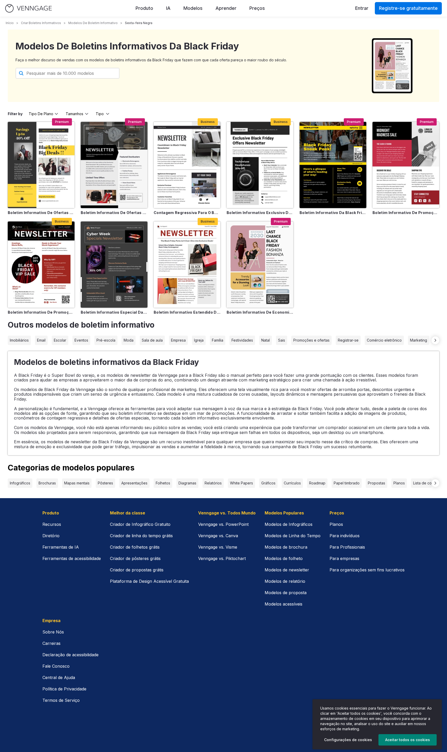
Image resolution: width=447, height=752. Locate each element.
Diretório (50, 535)
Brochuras (47, 483)
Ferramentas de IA (60, 547)
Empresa (178, 340)
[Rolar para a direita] (435, 340)
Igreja (199, 340)
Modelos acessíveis (283, 604)
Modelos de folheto (284, 558)
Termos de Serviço (61, 700)
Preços (257, 8)
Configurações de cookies (348, 740)
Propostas (376, 483)
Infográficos (20, 483)
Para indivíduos (345, 535)
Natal (265, 340)
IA (168, 8)
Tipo (100, 114)
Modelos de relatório (285, 581)
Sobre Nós (53, 632)
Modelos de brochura (286, 547)
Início (10, 23)
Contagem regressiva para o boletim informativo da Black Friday (187, 212)
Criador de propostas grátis (136, 569)
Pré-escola (105, 340)
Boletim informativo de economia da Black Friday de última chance (260, 312)
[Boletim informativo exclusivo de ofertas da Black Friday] (260, 165)
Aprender (225, 8)
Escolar (60, 340)
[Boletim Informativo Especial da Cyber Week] (114, 265)
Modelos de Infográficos (288, 524)
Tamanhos (74, 114)
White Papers (241, 483)
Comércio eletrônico (384, 340)
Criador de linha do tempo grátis (141, 535)
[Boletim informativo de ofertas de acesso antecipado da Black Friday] (41, 165)
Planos (399, 483)
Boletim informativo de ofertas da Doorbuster (114, 212)
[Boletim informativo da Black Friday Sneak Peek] (333, 165)
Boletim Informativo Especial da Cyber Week (114, 312)
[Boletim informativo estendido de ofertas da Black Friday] (187, 265)
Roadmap (317, 483)
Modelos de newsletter (287, 569)
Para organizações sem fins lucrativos (367, 569)
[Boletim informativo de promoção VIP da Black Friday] (41, 265)
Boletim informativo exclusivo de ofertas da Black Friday (260, 212)
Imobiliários (19, 340)
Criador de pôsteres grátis (135, 558)
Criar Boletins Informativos (41, 23)
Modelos (193, 8)
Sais (281, 340)
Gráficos (268, 483)
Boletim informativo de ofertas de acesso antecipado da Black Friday (41, 212)
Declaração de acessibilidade (70, 654)
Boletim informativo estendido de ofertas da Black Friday (187, 312)
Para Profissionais (347, 547)
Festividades (242, 340)
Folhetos (163, 483)
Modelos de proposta (286, 592)
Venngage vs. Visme (217, 547)
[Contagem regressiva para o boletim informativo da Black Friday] (187, 165)
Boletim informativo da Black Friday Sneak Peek (333, 212)
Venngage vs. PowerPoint (223, 524)
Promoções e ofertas (311, 340)
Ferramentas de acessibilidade (71, 558)
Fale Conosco (56, 666)
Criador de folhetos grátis (135, 547)
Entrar (361, 8)
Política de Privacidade (64, 688)
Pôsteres (105, 483)
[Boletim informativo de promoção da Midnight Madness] (406, 165)
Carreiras (51, 643)
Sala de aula (152, 340)
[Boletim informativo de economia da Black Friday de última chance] (260, 265)
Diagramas (187, 483)
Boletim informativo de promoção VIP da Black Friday (41, 312)
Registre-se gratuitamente (408, 8)
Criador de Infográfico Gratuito (140, 524)
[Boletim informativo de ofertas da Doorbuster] (114, 165)
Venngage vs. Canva (218, 535)
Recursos (51, 524)
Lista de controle (427, 483)
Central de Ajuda (58, 677)
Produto (144, 8)
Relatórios (213, 483)
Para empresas (344, 558)
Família (217, 340)
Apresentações (134, 483)
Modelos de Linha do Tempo (293, 535)
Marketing (418, 340)
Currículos (292, 483)
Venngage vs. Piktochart (222, 558)
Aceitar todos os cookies (407, 740)
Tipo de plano (41, 114)
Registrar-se (348, 340)
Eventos (81, 340)
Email (41, 340)
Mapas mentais (77, 483)
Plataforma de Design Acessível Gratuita (149, 581)
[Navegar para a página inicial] (28, 8)
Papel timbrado (347, 483)
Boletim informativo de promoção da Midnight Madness (406, 212)
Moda (128, 340)
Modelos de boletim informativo (93, 23)
